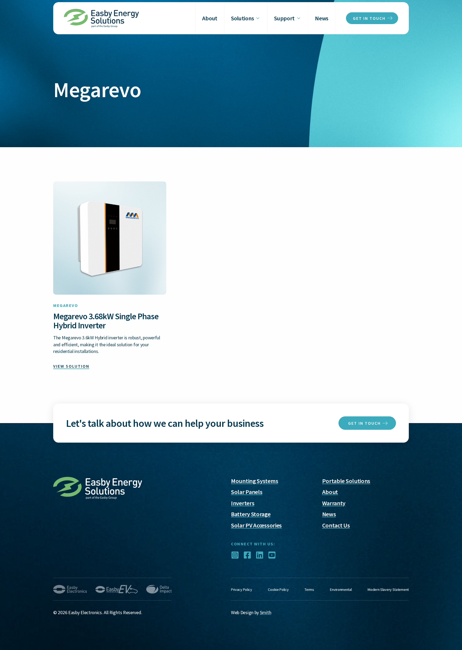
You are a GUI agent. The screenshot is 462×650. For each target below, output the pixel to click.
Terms (309, 589)
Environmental (341, 589)
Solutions (242, 18)
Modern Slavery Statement (388, 589)
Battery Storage (251, 514)
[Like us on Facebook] (247, 556)
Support (284, 18)
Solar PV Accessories (256, 525)
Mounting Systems (254, 481)
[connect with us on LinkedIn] (260, 556)
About (209, 18)
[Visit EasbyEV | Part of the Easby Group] (116, 589)
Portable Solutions (346, 481)
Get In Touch (369, 18)
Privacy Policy (241, 589)
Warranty (334, 503)
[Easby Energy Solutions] (101, 18)
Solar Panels (246, 492)
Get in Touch (364, 423)
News (321, 18)
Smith (265, 612)
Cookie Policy (278, 589)
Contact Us (336, 525)
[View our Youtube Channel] (272, 556)
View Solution (71, 366)
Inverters (242, 503)
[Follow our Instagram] (235, 556)
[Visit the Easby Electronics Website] (70, 589)
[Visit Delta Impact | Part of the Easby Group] (159, 589)
